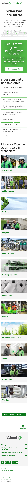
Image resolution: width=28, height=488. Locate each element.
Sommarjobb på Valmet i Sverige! (11, 93)
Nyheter (5, 136)
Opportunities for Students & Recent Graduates (12, 113)
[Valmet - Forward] (6, 3)
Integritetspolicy (5, 477)
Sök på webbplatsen (14, 69)
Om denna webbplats (7, 470)
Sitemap (3, 468)
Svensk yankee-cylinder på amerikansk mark (12, 130)
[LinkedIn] (13, 462)
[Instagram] (6, 462)
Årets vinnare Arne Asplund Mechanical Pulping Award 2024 (14, 100)
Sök (17, 124)
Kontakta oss (7, 124)
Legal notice (4, 472)
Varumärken (4, 474)
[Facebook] (2, 462)
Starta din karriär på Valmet (12, 87)
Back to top (23, 428)
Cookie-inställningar (6, 479)
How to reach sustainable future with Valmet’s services (14, 107)
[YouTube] (16, 462)
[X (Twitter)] (9, 462)
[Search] (21, 3)
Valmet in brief (8, 119)
